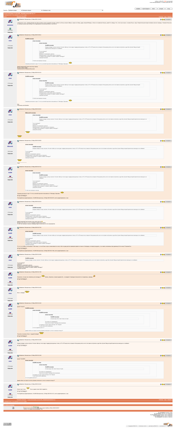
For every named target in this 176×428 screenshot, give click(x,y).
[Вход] (168, 9)
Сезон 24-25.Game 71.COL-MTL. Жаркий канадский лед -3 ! (41, 399)
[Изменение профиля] (138, 9)
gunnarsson (10, 25)
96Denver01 (10, 146)
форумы (161, 16)
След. (25, 14)
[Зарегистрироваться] (146, 9)
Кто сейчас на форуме (9, 405)
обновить (169, 16)
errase (10, 40)
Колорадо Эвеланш (21, 16)
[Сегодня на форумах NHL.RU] (161, 9)
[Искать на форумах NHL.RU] (153, 9)
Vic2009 (10, 172)
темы (165, 16)
